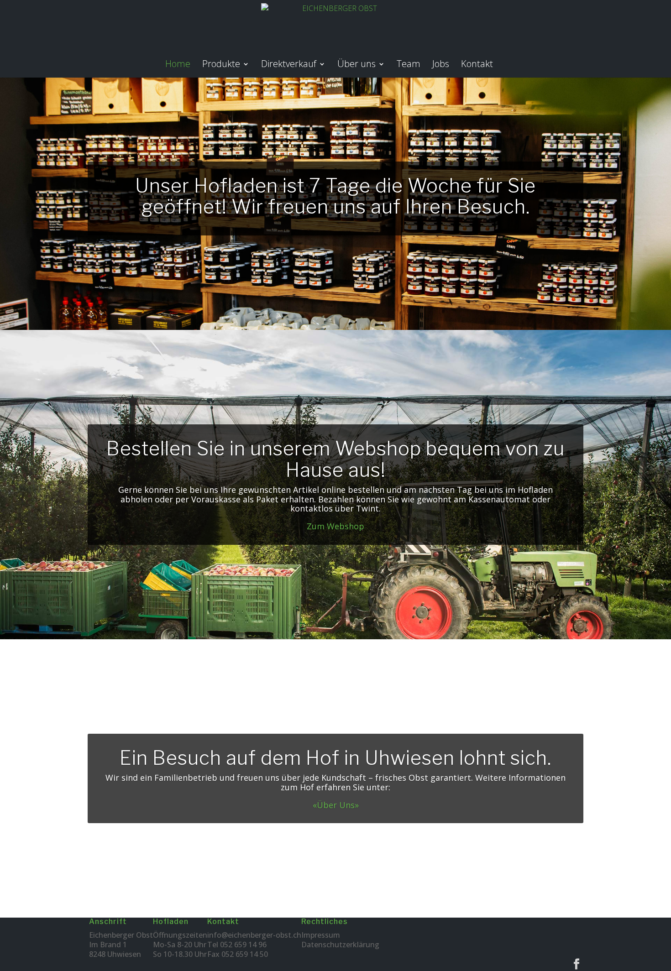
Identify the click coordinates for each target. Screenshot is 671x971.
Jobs (440, 65)
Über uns (356, 65)
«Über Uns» (336, 804)
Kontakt (477, 65)
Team (408, 65)
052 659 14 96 (243, 945)
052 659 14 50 (244, 954)
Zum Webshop (335, 526)
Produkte (221, 65)
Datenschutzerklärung (340, 945)
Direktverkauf (288, 65)
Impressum (320, 935)
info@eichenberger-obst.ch (254, 935)
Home (177, 65)
